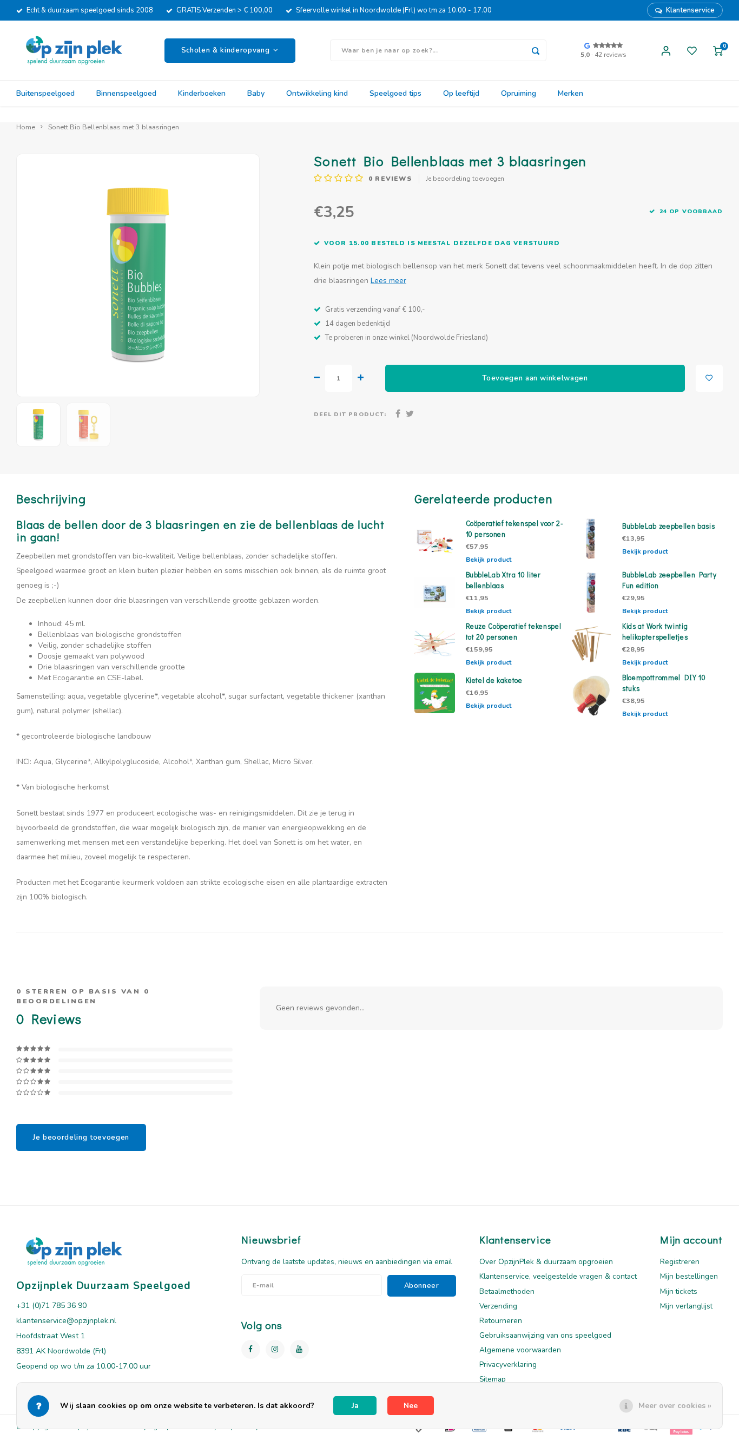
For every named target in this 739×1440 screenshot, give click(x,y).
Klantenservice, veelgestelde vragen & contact (558, 1276)
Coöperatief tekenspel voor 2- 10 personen (515, 528)
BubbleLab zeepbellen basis (668, 526)
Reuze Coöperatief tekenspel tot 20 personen (514, 631)
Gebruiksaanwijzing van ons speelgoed (545, 1335)
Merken (570, 93)
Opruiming (518, 93)
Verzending (498, 1306)
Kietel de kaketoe (494, 680)
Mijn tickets (678, 1291)
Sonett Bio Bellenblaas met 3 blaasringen (113, 126)
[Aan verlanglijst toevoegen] (709, 378)
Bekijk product (488, 559)
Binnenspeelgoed (126, 93)
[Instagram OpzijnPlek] (275, 1349)
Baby (256, 93)
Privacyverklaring (508, 1364)
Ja (355, 1405)
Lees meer (388, 280)
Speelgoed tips (395, 93)
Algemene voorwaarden (520, 1350)
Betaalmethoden (507, 1291)
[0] (718, 50)
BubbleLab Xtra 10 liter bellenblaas (503, 580)
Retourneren (500, 1321)
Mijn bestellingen (689, 1276)
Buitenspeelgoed (45, 93)
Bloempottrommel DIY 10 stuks (664, 683)
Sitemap (492, 1379)
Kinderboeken (202, 93)
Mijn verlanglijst (686, 1306)
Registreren (680, 1262)
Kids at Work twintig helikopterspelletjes (655, 631)
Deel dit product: (350, 414)
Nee (411, 1405)
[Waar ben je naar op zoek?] (535, 50)
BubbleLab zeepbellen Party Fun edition (669, 580)
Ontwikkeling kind (317, 93)
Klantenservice (690, 10)
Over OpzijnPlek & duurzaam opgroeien (546, 1262)
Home (25, 126)
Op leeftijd (461, 93)
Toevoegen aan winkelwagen (535, 378)
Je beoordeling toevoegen (465, 178)
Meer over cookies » (674, 1405)
